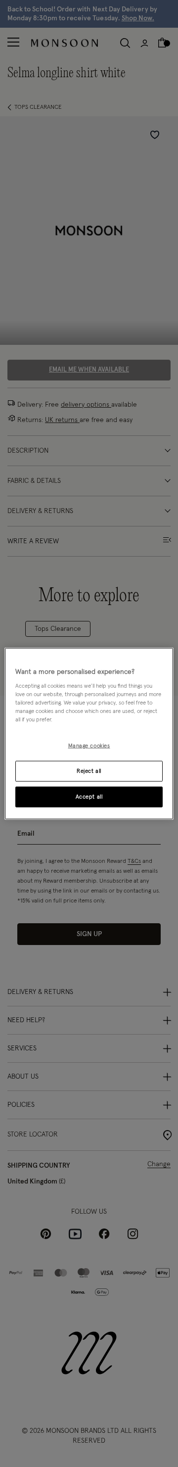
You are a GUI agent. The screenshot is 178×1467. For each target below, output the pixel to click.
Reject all (89, 771)
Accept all (89, 797)
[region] (89, 733)
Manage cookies (89, 746)
